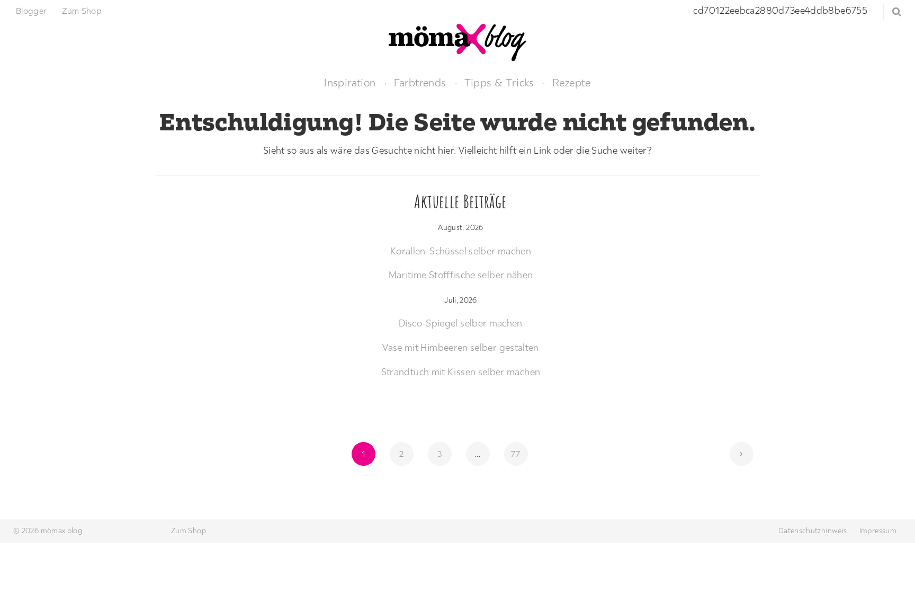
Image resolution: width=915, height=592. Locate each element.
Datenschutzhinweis (812, 530)
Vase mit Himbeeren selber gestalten (460, 347)
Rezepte (571, 82)
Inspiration (349, 82)
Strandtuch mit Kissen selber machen (461, 372)
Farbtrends (420, 82)
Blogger (31, 10)
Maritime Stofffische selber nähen (461, 275)
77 (518, 453)
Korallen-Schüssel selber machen (460, 251)
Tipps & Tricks (499, 82)
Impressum (877, 530)
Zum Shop (82, 10)
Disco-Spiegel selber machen (461, 323)
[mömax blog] (457, 41)
